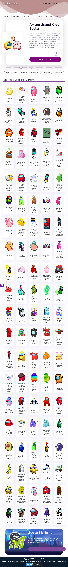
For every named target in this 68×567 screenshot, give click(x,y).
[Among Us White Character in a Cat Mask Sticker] (34, 222)
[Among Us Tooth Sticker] (21, 312)
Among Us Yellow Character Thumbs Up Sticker (8, 500)
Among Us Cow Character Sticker (59, 521)
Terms (59, 561)
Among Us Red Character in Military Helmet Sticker (21, 387)
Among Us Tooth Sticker (21, 320)
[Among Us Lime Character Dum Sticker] (59, 90)
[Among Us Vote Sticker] (46, 223)
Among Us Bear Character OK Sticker (9, 164)
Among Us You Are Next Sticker (47, 411)
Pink (24, 69)
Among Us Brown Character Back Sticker (59, 500)
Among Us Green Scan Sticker (46, 299)
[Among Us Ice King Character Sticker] (34, 111)
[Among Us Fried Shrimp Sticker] (9, 246)
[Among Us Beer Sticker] (59, 112)
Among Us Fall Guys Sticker (34, 141)
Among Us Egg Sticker (8, 121)
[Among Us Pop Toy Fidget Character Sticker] (34, 377)
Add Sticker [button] (45, 59)
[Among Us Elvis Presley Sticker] (46, 469)
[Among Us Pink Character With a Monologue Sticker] (9, 377)
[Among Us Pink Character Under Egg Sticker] (21, 89)
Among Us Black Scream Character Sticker (46, 120)
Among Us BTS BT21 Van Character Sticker (21, 478)
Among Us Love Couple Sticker (34, 500)
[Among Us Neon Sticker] (21, 246)
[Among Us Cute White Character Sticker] (34, 178)
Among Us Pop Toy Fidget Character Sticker (34, 388)
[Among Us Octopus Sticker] (46, 512)
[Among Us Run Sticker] (21, 356)
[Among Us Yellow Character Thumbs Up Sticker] (9, 490)
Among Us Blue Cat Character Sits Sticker (46, 432)
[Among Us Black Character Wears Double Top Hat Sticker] (59, 221)
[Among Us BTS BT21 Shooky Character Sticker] (34, 199)
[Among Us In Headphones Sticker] (9, 132)
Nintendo (58, 69)
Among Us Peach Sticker (21, 278)
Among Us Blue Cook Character (21, 456)
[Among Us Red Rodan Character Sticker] (59, 132)
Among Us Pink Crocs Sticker (59, 210)
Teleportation (35, 72)
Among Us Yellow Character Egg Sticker (46, 164)
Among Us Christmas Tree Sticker (59, 433)
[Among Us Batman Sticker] (9, 269)
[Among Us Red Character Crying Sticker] (21, 177)
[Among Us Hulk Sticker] (9, 513)
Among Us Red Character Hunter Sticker (59, 410)
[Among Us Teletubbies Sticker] (46, 246)
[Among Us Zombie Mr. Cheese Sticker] (34, 289)
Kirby (7, 72)
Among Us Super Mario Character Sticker (21, 141)
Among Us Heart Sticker (34, 100)
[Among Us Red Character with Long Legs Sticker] (9, 355)
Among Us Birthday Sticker (21, 299)
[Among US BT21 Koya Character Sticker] (46, 311)
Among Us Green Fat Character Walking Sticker (59, 187)
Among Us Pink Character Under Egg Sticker (21, 99)
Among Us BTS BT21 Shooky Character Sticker (34, 209)
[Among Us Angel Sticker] (34, 401)
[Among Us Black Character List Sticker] (46, 90)
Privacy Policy (51, 561)
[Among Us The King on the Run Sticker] (34, 268)
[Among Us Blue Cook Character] (21, 447)
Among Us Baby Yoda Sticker (21, 521)
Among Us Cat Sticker (59, 389)
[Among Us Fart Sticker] (59, 290)
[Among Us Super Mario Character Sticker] (21, 132)
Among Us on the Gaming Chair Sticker (34, 164)
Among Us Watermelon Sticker (34, 255)
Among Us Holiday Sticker (34, 320)
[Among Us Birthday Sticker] (21, 290)
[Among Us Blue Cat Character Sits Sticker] (46, 423)
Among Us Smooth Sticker (9, 341)
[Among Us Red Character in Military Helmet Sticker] (21, 377)
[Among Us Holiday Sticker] (34, 311)
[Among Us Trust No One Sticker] (46, 200)
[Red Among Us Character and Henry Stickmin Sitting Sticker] (59, 152)
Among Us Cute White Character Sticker (34, 187)
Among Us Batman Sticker (9, 278)
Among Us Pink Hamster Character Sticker (46, 277)
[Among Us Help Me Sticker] (59, 356)
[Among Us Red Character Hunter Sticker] (59, 400)
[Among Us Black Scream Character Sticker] (46, 111)
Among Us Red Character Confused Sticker (9, 432)
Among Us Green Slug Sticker (21, 210)
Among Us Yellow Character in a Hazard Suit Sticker (21, 500)
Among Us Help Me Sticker (59, 365)
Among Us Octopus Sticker (46, 521)
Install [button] (47, 549)
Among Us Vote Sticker (46, 233)
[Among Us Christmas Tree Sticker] (59, 423)
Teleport (49, 69)
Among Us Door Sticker (46, 141)
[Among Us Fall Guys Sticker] (34, 132)
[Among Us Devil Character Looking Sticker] (9, 289)
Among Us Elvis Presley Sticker (46, 478)
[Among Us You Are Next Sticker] (46, 401)
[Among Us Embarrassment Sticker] (34, 469)
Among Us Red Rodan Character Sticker (59, 141)
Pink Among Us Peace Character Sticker (9, 233)
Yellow (17, 69)
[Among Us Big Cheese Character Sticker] (46, 355)
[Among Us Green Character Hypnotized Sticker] (34, 446)
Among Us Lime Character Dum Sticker (59, 100)
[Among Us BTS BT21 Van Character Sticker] (21, 468)
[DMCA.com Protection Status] (34, 565)
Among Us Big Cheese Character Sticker (46, 365)
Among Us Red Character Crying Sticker (21, 187)
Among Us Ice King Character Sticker (34, 120)
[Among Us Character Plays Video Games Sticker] (21, 400)
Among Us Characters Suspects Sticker (59, 478)
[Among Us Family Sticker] (9, 469)
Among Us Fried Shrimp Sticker (9, 255)
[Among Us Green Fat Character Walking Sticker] (59, 177)
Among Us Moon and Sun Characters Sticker (8, 187)
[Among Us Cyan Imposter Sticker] (21, 111)
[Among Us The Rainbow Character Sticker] (9, 200)
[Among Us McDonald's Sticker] (46, 447)
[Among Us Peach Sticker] (21, 269)
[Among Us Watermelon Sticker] (34, 246)
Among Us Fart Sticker (59, 299)
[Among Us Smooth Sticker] (9, 332)
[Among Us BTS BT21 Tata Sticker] (9, 311)
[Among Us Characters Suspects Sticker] (59, 468)
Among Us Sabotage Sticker (59, 278)
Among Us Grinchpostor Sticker (21, 341)
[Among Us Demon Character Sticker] (34, 355)
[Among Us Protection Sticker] (34, 423)
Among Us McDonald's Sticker (46, 456)
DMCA (64, 561)
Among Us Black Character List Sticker (46, 100)
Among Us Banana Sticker (9, 100)
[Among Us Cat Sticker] (59, 379)
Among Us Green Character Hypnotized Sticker (34, 456)
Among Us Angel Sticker (34, 411)
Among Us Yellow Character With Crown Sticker (21, 232)
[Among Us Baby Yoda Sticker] (21, 512)
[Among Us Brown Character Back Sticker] (59, 490)
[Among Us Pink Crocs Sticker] (59, 200)
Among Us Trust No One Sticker (47, 210)
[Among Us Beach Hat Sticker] (21, 423)
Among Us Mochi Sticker (47, 188)
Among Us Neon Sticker (21, 255)
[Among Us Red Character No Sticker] (46, 332)
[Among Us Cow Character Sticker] (59, 512)
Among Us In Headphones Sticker (9, 141)
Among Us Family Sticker (9, 478)
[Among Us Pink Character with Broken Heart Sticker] (59, 245)
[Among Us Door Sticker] (46, 133)
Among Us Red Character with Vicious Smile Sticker (47, 500)
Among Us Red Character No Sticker (47, 341)
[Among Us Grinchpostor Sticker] (21, 332)
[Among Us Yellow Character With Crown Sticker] (21, 222)
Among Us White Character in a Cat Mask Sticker (34, 232)
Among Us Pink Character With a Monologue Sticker (8, 387)
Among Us (24, 72)
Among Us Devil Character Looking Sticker (9, 299)
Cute (31, 69)
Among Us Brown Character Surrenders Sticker (59, 341)
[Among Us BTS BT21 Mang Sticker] (9, 401)
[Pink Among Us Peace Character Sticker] (9, 222)
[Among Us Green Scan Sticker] (46, 290)
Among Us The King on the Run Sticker (34, 277)
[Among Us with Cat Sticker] (34, 332)
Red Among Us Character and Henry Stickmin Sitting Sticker (59, 162)
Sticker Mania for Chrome (10, 561)
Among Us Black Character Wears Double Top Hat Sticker (59, 231)
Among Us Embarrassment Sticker (34, 478)
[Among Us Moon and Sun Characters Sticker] (9, 177)
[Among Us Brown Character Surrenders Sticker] (59, 331)
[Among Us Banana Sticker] (9, 90)
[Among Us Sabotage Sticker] (59, 269)
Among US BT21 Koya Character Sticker (46, 320)
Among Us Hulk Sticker (9, 521)
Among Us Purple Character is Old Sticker (59, 456)
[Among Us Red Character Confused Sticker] (9, 422)
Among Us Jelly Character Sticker (46, 388)
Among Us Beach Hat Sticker (21, 433)
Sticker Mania (10, 3)
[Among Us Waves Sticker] (59, 311)
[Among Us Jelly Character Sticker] (46, 378)
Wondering (47, 72)
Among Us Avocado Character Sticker (9, 456)
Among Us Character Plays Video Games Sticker (21, 410)
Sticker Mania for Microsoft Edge (30, 561)
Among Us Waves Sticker (59, 320)
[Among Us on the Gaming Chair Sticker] (34, 153)
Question (39, 69)
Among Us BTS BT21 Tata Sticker (9, 320)
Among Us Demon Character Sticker (34, 365)
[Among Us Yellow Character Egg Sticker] (46, 153)
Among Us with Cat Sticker (34, 341)
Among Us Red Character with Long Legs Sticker (9, 365)
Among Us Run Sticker (21, 365)
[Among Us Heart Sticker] (34, 90)
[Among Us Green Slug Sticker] (21, 200)
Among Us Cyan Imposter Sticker (21, 120)
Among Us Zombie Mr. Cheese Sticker (34, 299)
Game (8, 69)
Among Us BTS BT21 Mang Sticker (9, 411)
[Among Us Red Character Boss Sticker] (34, 512)
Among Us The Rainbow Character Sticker (9, 209)
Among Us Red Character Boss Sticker (34, 521)
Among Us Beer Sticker (59, 121)
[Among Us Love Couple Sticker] (34, 491)
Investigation (58, 72)
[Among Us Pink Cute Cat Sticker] (21, 153)
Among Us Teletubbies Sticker (46, 255)
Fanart (15, 72)
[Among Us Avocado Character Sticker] (9, 446)
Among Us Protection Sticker (34, 433)
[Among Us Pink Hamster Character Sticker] (46, 268)
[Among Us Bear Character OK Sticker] (9, 153)
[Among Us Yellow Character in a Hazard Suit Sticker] (21, 490)
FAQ (43, 561)
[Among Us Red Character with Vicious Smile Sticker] (46, 490)
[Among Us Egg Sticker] (9, 112)
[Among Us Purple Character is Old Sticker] (59, 446)
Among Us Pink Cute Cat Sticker (21, 164)
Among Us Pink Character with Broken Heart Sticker (59, 254)
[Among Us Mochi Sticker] (46, 178)
